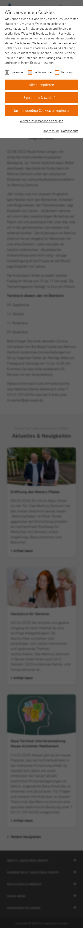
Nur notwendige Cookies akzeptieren (41, 110)
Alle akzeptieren (41, 85)
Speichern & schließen (41, 97)
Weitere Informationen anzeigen (41, 121)
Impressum (51, 131)
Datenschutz (69, 131)
